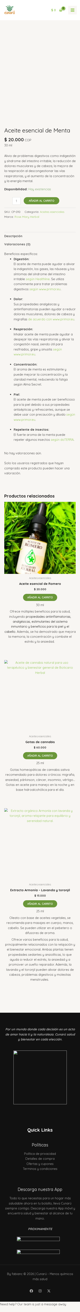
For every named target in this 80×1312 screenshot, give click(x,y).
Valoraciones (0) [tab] (17, 244)
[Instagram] (40, 1291)
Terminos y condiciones (40, 1169)
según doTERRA (62, 440)
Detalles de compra (40, 1159)
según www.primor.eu (45, 289)
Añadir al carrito (41, 200)
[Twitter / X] (49, 1291)
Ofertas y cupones (40, 1164)
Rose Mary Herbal (27, 216)
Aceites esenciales (52, 212)
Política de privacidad (40, 1154)
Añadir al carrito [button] (40, 597)
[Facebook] (31, 1291)
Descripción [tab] (13, 236)
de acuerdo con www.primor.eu (51, 319)
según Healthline (38, 279)
